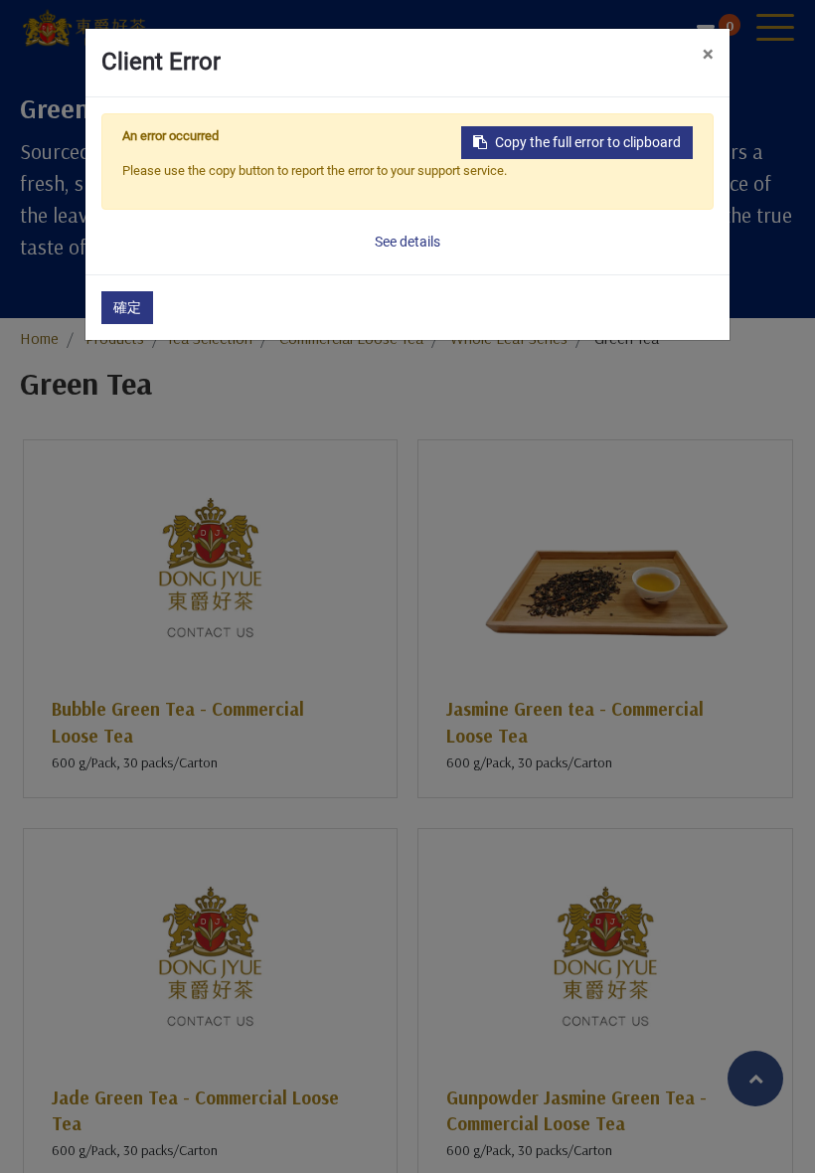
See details (407, 242)
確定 (127, 307)
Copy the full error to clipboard (588, 142)
